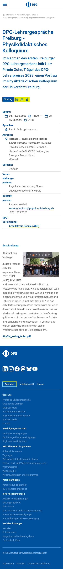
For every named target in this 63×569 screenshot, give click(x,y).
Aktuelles (6, 528)
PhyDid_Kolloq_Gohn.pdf (16, 336)
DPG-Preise (8, 506)
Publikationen (9, 532)
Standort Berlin (9, 419)
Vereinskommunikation (14, 411)
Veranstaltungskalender (14, 485)
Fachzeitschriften (11, 540)
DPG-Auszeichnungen (13, 494)
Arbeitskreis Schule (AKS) (24, 226)
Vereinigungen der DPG (14, 428)
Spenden (9, 384)
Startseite (10, 15)
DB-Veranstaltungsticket (14, 489)
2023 (34, 15)
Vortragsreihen (9, 467)
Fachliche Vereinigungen (14, 433)
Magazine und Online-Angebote (18, 536)
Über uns (6, 395)
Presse (40, 384)
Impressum (8, 563)
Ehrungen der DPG (11, 502)
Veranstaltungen (23, 15)
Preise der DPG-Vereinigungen (17, 514)
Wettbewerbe (9, 471)
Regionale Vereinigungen (14, 441)
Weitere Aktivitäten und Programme (20, 475)
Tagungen (7, 455)
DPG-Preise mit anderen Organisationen (22, 510)
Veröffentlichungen (12, 523)
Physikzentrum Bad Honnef (16, 415)
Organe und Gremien (12, 403)
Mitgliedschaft (27, 384)
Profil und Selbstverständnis (16, 400)
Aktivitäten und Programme (16, 446)
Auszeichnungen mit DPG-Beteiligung (21, 518)
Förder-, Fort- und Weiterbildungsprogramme (24, 463)
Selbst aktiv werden (12, 451)
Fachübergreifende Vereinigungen (19, 437)
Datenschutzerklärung (39, 563)
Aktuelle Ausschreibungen (15, 498)
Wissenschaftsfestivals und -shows (20, 459)
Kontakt (6, 423)
